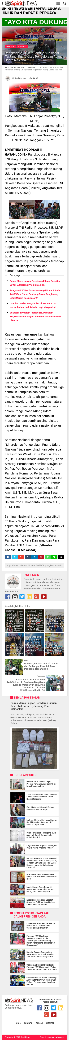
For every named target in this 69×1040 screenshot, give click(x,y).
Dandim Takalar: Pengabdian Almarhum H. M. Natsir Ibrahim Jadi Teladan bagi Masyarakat (39, 954)
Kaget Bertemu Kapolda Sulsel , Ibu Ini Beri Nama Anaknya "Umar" (41, 847)
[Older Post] (59, 677)
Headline (10, 46)
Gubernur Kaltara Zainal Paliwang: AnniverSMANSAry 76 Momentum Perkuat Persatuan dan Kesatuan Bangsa (41, 981)
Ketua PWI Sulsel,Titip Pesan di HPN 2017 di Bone (54, 649)
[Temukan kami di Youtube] (44, 596)
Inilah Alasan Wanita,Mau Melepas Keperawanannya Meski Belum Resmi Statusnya (41, 796)
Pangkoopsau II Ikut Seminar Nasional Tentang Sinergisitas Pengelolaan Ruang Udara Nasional (34, 56)
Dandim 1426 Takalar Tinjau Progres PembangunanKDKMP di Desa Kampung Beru (41, 784)
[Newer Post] (9, 661)
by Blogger (59, 1037)
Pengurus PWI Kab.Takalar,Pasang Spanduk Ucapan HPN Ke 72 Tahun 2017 (57, 623)
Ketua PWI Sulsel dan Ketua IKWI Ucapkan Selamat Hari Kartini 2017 (33, 622)
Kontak (39, 1023)
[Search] (65, 4)
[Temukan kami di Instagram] (15, 596)
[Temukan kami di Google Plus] (36, 597)
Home (18, 1023)
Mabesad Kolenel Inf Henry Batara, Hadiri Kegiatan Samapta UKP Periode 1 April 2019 (41, 822)
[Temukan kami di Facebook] (7, 596)
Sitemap (50, 1023)
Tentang (28, 1023)
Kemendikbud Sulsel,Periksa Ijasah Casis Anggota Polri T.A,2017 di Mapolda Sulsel (34, 645)
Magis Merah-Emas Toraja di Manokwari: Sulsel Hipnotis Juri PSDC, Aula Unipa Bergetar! (40, 889)
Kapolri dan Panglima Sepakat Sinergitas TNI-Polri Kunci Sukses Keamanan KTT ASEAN (40, 902)
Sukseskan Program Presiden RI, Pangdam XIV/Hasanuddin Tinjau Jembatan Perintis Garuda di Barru (35, 316)
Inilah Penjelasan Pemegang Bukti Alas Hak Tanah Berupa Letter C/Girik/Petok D (41, 835)
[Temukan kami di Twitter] (22, 596)
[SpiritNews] (36, 3)
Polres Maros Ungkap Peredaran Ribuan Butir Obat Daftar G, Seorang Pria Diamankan (33, 706)
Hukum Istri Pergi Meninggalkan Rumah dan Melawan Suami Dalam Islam (41, 876)
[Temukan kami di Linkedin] (29, 596)
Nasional (22, 46)
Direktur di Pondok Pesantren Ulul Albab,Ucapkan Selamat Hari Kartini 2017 (14, 622)
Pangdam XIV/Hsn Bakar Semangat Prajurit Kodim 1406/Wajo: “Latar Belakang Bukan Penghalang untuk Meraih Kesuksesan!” (35, 294)
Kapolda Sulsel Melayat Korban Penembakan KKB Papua (40, 808)
